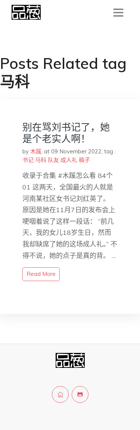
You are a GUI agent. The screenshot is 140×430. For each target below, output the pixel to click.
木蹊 (35, 151)
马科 (40, 159)
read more (41, 273)
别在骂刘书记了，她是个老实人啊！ (66, 133)
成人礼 (68, 159)
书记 (28, 159)
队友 (53, 159)
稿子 (84, 159)
